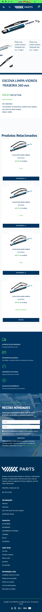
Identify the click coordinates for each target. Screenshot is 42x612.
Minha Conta (6, 558)
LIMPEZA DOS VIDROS (29, 107)
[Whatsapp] (11, 1)
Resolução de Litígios (8, 589)
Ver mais (21, 320)
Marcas (4, 538)
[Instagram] (8, 1)
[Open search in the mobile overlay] (10, 7)
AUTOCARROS (6, 524)
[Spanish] (30, 1)
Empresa (5, 503)
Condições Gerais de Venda (10, 575)
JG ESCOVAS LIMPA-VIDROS (21, 155)
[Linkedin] (5, 1)
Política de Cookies (8, 582)
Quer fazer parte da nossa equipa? (13, 510)
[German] (24, 1)
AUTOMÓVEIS (16, 107)
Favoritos (5, 562)
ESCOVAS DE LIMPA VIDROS (11, 109)
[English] (19, 1)
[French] (22, 1)
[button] (3, 7)
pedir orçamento (7, 99)
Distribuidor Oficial (8, 514)
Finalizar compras (7, 555)
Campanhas (5, 541)
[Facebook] (3, 1)
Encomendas (6, 565)
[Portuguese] (27, 1)
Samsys (21, 604)
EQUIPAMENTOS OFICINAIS (10, 531)
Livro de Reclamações (9, 585)
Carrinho (4, 551)
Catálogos (5, 534)
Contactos (5, 507)
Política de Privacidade (30, 446)
